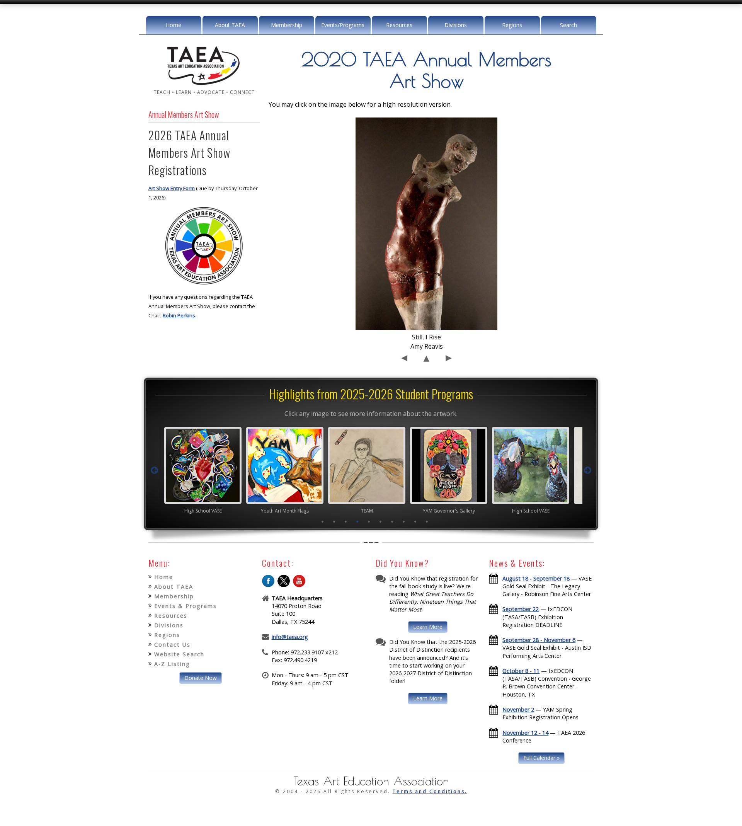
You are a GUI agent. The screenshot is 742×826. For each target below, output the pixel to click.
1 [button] (323, 521)
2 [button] (334, 521)
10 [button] (427, 521)
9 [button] (415, 521)
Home (173, 25)
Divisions (455, 25)
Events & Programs (185, 606)
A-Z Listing (172, 664)
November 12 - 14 (525, 732)
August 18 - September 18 (536, 578)
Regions (512, 25)
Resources (399, 25)
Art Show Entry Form (171, 188)
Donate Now (200, 677)
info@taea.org (290, 636)
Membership (286, 25)
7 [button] (392, 521)
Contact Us (172, 644)
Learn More (427, 626)
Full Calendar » (541, 757)
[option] (207, 470)
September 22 (520, 609)
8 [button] (404, 521)
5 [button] (369, 521)
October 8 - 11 (520, 670)
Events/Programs (342, 25)
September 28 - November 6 (538, 640)
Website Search (179, 654)
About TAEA (230, 25)
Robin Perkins (179, 315)
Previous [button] (154, 470)
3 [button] (346, 521)
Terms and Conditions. (430, 791)
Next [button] (588, 470)
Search (568, 25)
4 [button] (357, 521)
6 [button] (381, 521)
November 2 (518, 709)
